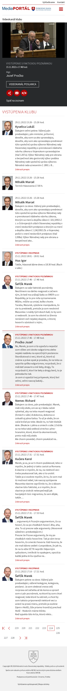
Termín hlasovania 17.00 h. (29, 185)
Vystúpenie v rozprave (27, 253)
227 (6, 637)
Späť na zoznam (15, 100)
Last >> (24, 637)
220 (23, 628)
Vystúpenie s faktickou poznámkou (34, 276)
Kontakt (61, 2)
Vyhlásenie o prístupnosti (27, 684)
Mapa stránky (43, 684)
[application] (33, 40)
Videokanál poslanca (22, 84)
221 (30, 628)
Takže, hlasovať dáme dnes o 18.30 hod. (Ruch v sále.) (38, 266)
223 (44, 628)
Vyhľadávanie (49, 2)
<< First (5, 628)
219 (17, 628)
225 (58, 628)
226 (58, 632)
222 (37, 628)
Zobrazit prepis (22, 169)
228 (12, 637)
